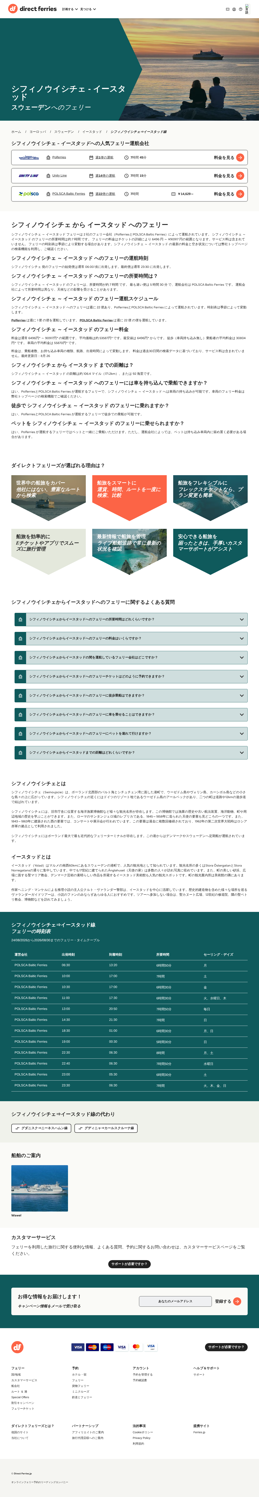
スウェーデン (64, 132)
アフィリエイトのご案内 (88, 1432)
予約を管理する (143, 1374)
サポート (199, 1374)
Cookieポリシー (143, 1432)
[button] (131, 619)
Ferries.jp (199, 1432)
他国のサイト (20, 1432)
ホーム (16, 132)
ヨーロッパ (38, 132)
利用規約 (138, 1443)
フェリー (78, 1380)
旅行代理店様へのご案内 (87, 1438)
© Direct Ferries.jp (21, 1473)
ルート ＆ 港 (19, 1391)
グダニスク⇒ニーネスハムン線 (44, 1128)
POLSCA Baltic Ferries (96, 320)
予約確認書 (140, 1380)
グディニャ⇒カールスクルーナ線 (109, 1128)
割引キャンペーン (22, 1402)
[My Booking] (227, 9)
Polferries (18, 320)
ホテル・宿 (79, 1374)
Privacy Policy (141, 1438)
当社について (20, 1438)
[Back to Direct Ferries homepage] (32, 9)
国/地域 (16, 1374)
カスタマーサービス (24, 1380)
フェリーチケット (22, 1408)
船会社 (15, 1385)
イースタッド (92, 132)
